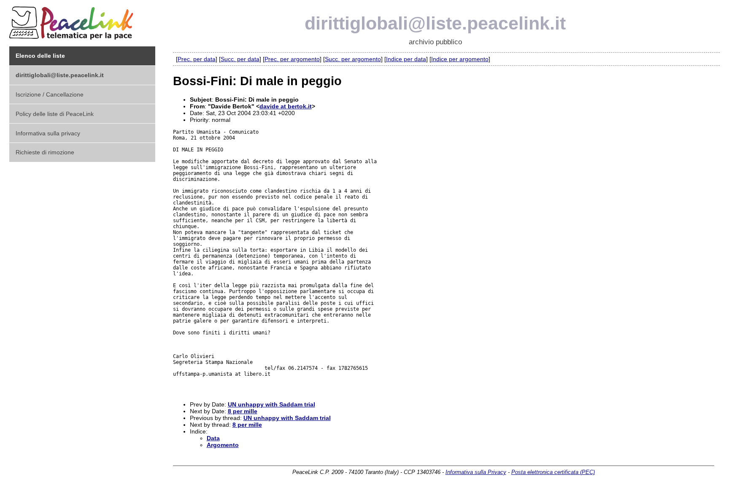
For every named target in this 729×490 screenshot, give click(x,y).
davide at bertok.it (285, 106)
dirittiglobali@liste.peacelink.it (435, 23)
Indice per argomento (460, 59)
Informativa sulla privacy (48, 133)
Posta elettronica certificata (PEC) (553, 472)
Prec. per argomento (292, 59)
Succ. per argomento (353, 59)
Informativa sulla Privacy (476, 472)
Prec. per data (197, 59)
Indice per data (406, 59)
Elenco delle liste (40, 55)
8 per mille (242, 411)
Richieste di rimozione (45, 152)
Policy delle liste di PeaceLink (55, 113)
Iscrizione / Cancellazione (50, 94)
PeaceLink (72, 20)
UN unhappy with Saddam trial (271, 404)
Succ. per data (240, 59)
